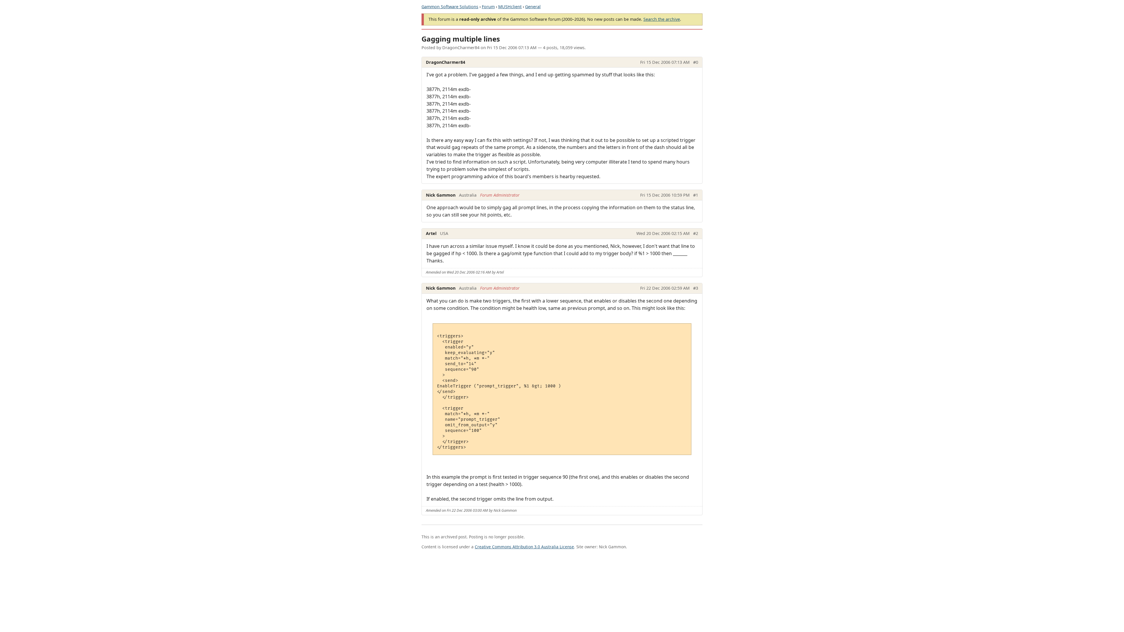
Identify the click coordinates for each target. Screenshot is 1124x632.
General (533, 6)
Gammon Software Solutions (450, 6)
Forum (488, 6)
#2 (695, 233)
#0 (695, 62)
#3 (695, 288)
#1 (695, 195)
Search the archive (661, 19)
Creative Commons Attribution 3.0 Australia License (524, 546)
